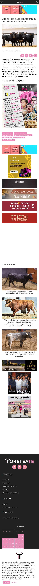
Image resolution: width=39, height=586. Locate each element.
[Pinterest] (31, 55)
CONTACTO (5, 480)
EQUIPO (4, 504)
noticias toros (7, 135)
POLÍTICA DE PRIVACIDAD (9, 486)
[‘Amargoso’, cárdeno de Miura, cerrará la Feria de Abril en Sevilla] (19, 279)
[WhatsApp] (35, 55)
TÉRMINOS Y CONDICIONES (10, 493)
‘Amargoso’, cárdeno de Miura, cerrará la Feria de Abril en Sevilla (19, 293)
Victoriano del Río (8, 140)
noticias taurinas (20, 133)
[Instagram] (19, 467)
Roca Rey (28, 135)
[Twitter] (26, 55)
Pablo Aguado (19, 135)
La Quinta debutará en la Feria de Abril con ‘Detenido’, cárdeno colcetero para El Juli (19, 354)
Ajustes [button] (13, 582)
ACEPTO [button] (6, 582)
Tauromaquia (7, 137)
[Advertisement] (19, 243)
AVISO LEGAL (6, 483)
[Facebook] (22, 55)
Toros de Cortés (19, 137)
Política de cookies (16, 579)
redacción (17, 51)
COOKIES (4, 489)
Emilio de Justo (7, 133)
